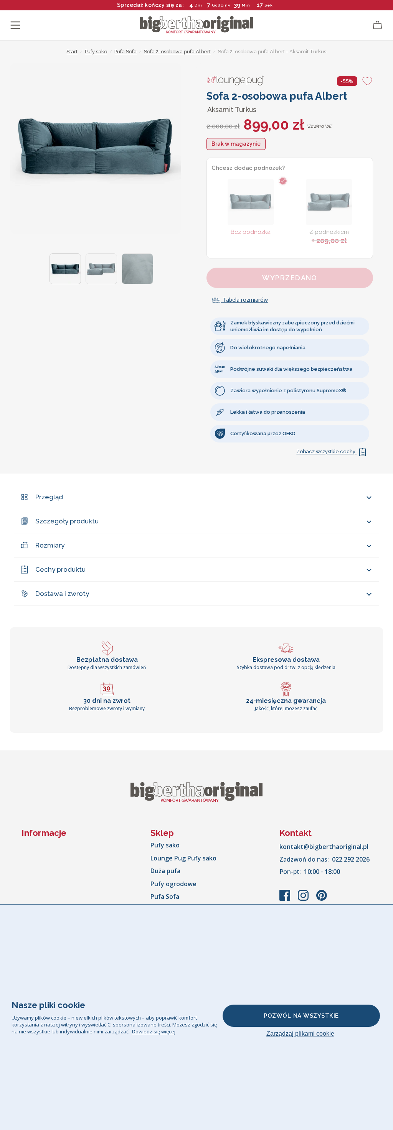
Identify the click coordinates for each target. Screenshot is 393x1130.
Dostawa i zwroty (62, 593)
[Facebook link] (285, 899)
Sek (269, 5)
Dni (198, 5)
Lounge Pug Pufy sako (183, 858)
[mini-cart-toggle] (377, 25)
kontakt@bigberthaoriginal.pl (323, 846)
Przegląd (49, 497)
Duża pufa (165, 871)
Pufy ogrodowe (173, 884)
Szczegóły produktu (67, 521)
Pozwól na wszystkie (301, 1015)
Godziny (221, 5)
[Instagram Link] (304, 899)
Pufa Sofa (164, 896)
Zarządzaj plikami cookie (300, 1033)
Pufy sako (165, 845)
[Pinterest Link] (321, 899)
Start (72, 51)
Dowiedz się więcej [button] (153, 1031)
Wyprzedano (289, 278)
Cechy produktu (60, 569)
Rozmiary (49, 545)
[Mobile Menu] (15, 25)
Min (246, 5)
